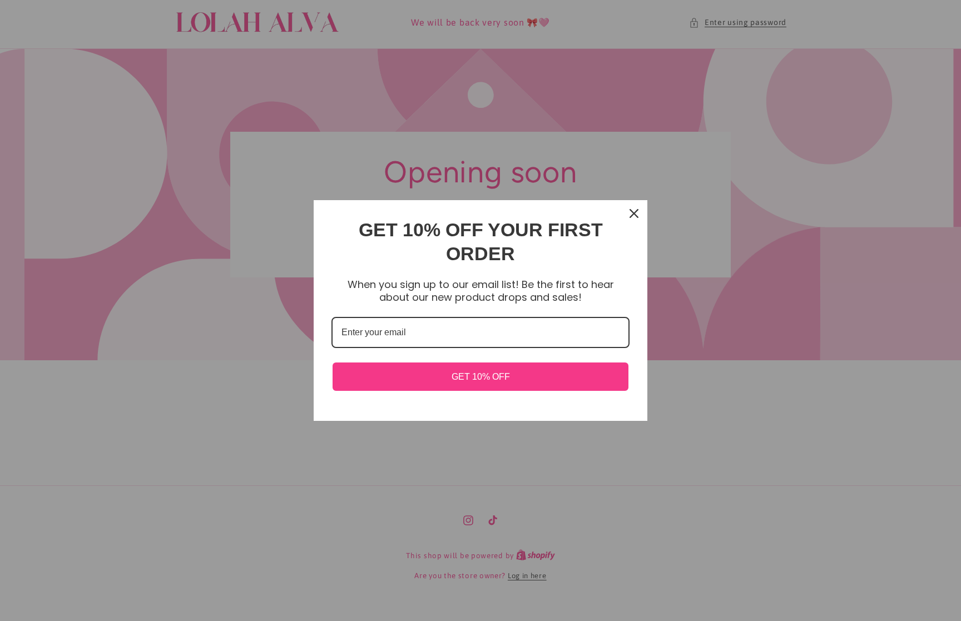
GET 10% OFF (481, 376)
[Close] (634, 213)
